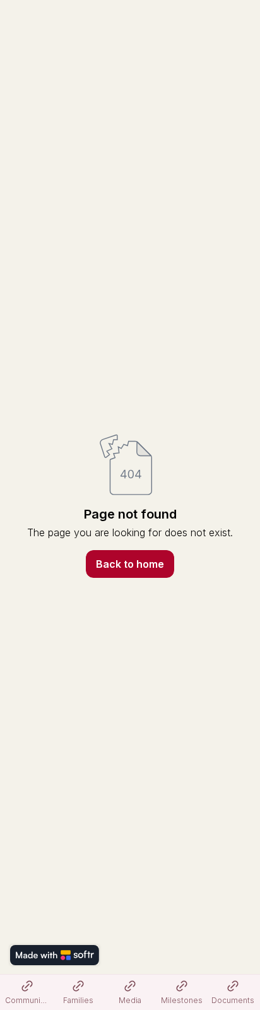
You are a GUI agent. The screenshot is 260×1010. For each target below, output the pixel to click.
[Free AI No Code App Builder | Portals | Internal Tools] (54, 955)
